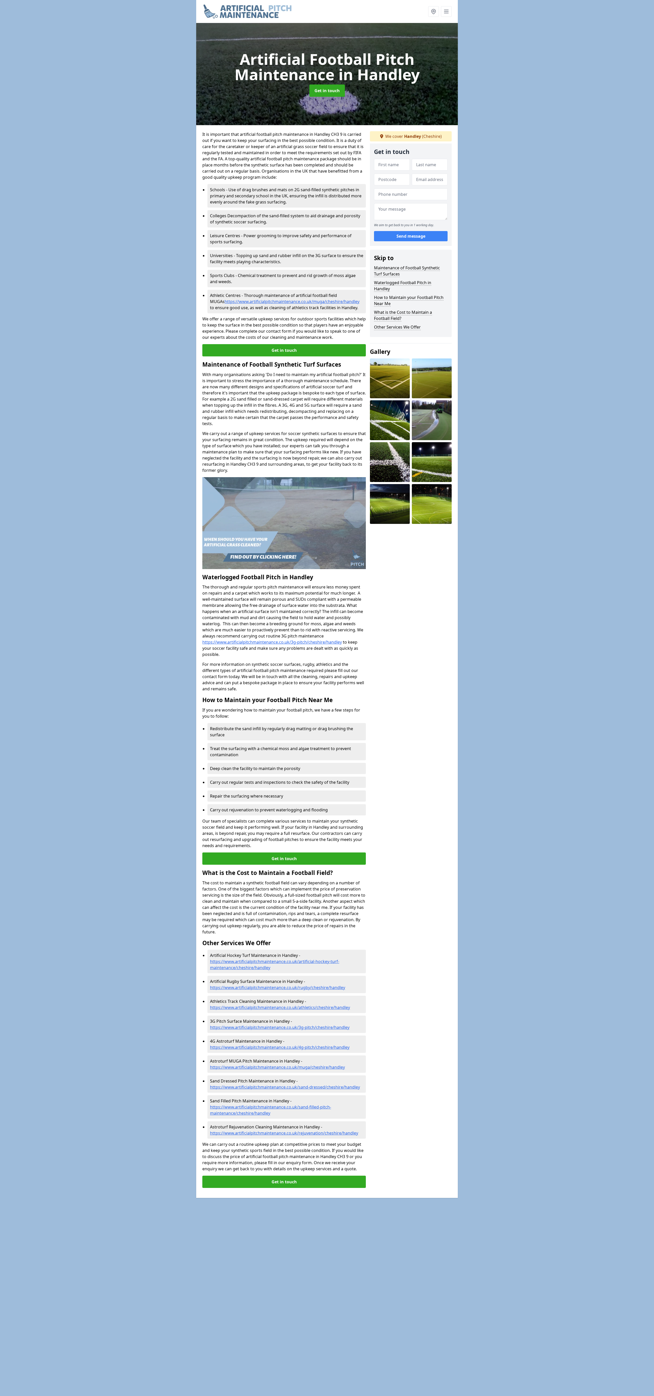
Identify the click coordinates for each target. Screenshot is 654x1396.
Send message (410, 236)
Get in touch (327, 90)
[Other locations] (433, 11)
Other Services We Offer (397, 327)
